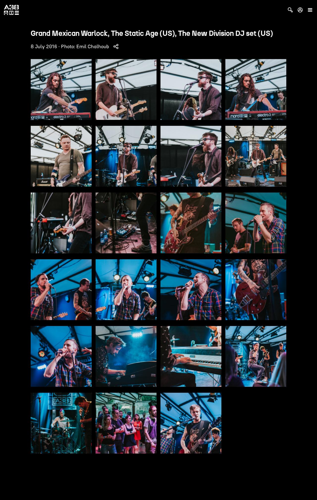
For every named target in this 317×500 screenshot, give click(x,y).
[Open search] (290, 10)
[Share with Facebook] (116, 46)
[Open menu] (310, 10)
